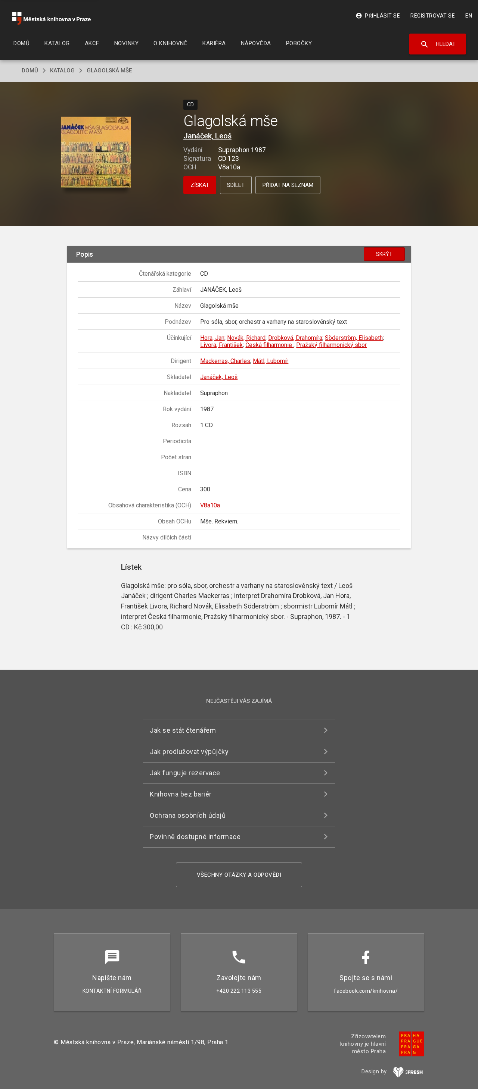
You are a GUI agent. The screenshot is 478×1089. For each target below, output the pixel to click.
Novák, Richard (246, 337)
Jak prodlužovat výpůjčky (189, 751)
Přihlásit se (378, 15)
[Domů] (51, 18)
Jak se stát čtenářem (183, 730)
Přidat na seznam (288, 185)
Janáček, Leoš (207, 135)
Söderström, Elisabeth (354, 337)
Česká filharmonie (269, 344)
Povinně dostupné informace (195, 837)
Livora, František (221, 344)
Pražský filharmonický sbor (331, 344)
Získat (199, 185)
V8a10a (210, 505)
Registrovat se (432, 16)
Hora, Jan (212, 337)
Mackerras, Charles (225, 360)
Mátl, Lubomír (270, 360)
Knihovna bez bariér (181, 794)
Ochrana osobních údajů (188, 815)
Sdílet (236, 185)
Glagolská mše (109, 70)
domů (30, 70)
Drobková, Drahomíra (295, 337)
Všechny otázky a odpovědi (239, 874)
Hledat (438, 44)
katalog (62, 70)
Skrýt (384, 254)
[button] (96, 153)
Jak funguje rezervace (185, 773)
